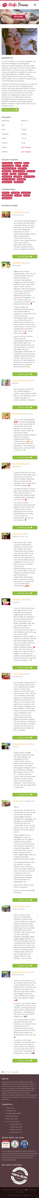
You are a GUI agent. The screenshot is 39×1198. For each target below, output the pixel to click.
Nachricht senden (9, 110)
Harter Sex (22, 168)
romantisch (26, 193)
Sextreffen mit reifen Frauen (10, 1084)
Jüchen (30, 414)
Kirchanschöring (18, 215)
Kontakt (10, 1195)
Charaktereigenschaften (13, 1113)
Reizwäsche (22, 174)
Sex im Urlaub (29, 177)
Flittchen (5, 193)
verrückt (18, 195)
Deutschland (25, 1084)
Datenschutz (18, 1195)
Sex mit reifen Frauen (12, 1121)
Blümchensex (7, 163)
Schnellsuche (10, 1108)
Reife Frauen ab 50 (16, 1127)
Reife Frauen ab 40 (16, 1124)
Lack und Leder (18, 171)
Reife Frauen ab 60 (16, 1130)
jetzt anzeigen (26, 147)
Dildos (26, 163)
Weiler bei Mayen (18, 909)
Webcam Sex (7, 182)
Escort (18, 166)
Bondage (18, 163)
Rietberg (15, 383)
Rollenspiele (6, 177)
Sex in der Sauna (8, 179)
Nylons (5, 174)
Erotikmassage (7, 166)
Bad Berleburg (17, 676)
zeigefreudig (6, 198)
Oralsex (13, 174)
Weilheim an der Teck (20, 536)
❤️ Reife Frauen (6, 1072)
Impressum (27, 1195)
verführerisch (7, 195)
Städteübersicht (11, 1111)
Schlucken (17, 177)
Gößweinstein (30, 801)
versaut (26, 195)
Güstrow (15, 746)
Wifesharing (18, 182)
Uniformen (21, 179)
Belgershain (16, 265)
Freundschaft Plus (9, 168)
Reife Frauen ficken (12, 1119)
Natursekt (31, 171)
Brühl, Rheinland (18, 975)
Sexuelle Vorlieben (12, 1116)
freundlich (15, 193)
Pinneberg (16, 602)
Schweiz (9, 1086)
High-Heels (6, 171)
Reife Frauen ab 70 (16, 1132)
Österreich (32, 1084)
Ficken (25, 166)
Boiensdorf (16, 466)
